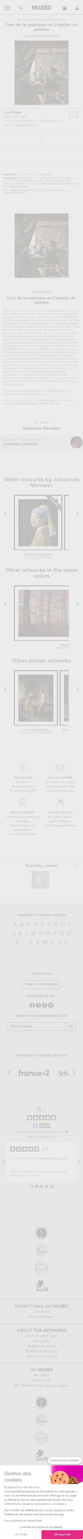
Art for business (41, 1316)
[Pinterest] (45, 1007)
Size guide (41, 1341)
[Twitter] (51, 1007)
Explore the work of (22, 442)
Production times (41, 1346)
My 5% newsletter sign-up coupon (42, 1385)
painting (30, 390)
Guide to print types (41, 1335)
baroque (28, 393)
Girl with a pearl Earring (38, 556)
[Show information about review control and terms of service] (66, 1131)
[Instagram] (38, 1007)
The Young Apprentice (35, 731)
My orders (41, 1375)
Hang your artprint (41, 1356)
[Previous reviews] (3, 1162)
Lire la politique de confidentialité (23, 1521)
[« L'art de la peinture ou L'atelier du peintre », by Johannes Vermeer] (40, 880)
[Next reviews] (80, 1162)
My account (41, 1380)
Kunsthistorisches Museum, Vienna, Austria (31, 403)
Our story (41, 1311)
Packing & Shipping (41, 1351)
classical (54, 390)
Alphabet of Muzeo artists (41, 915)
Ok (70, 1026)
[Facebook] (32, 1007)
